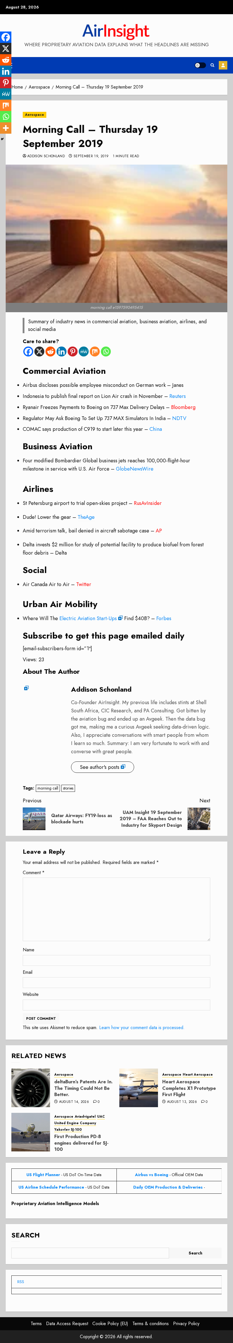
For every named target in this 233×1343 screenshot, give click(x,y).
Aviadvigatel (85, 1116)
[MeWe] (84, 351)
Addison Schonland (46, 156)
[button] (212, 65)
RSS (20, 1282)
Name (28, 950)
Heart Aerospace (198, 1074)
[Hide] (2, 139)
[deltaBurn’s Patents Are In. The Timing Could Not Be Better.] (30, 1088)
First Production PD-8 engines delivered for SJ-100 (81, 1143)
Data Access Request (67, 1323)
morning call (48, 788)
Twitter (83, 584)
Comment (34, 872)
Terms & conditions (150, 1323)
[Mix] (95, 351)
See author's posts (99, 767)
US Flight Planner (43, 1175)
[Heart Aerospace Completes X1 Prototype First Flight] (138, 1088)
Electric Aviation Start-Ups (88, 618)
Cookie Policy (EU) (110, 1323)
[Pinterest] (73, 351)
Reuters (177, 396)
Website (31, 994)
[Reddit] (50, 351)
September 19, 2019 (91, 156)
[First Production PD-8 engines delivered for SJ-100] (30, 1132)
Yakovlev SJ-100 (68, 1129)
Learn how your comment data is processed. (142, 1027)
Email (27, 972)
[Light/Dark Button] (200, 65)
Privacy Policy (186, 1323)
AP (159, 530)
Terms (36, 1323)
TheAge (86, 517)
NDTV (179, 418)
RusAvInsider (148, 503)
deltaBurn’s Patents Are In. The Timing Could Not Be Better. (83, 1088)
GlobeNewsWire (134, 469)
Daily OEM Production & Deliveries (168, 1187)
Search (25, 1235)
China (155, 429)
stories (68, 788)
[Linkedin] (61, 351)
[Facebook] (28, 351)
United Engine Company (75, 1123)
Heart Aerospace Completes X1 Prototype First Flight (189, 1088)
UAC (101, 1116)
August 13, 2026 (182, 1102)
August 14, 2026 (74, 1102)
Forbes (163, 618)
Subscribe (223, 65)
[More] (5, 128)
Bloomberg (183, 407)
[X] (39, 351)
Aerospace (34, 114)
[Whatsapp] (106, 351)
